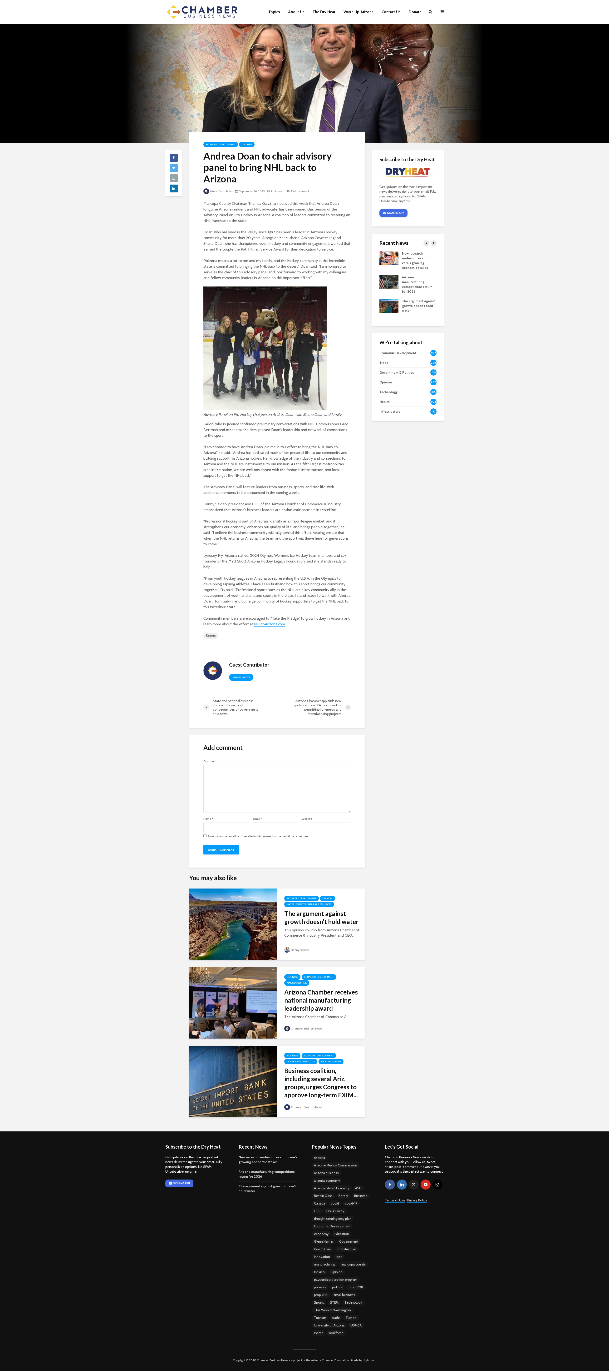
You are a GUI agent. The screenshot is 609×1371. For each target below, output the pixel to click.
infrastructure (346, 1249)
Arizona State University (331, 1188)
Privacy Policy (417, 1200)
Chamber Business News (306, 1028)
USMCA (356, 1325)
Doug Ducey (335, 1211)
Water (318, 1333)
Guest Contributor (221, 191)
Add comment (299, 191)
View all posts (241, 677)
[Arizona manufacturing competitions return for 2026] (388, 282)
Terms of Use (395, 1200)
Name (208, 818)
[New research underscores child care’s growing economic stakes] (388, 258)
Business (292, 977)
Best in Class (323, 1196)
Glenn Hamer (323, 1241)
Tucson (351, 1318)
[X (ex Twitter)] (414, 1185)
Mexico (319, 1272)
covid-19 (351, 1203)
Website (307, 818)
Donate (415, 12)
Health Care (322, 1249)
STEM (334, 1302)
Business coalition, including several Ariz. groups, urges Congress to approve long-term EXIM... (321, 1083)
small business (344, 1295)
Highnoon (369, 1360)
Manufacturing (297, 982)
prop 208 (321, 1295)
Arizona (319, 1157)
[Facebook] (390, 1185)
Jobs (339, 1257)
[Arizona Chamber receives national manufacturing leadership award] (233, 1002)
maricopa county (353, 1264)
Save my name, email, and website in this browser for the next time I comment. (258, 836)
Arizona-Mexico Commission (335, 1165)
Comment (209, 761)
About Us (296, 12)
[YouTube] (426, 1185)
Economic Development (220, 144)
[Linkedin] (402, 1185)
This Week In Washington (332, 1310)
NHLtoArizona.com (269, 624)
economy (321, 1234)
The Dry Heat (324, 12)
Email (257, 818)
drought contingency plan (332, 1218)
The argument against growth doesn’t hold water (321, 917)
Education (341, 1234)
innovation (322, 1257)
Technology (353, 1302)
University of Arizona (329, 1325)
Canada (319, 1203)
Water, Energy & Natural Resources (309, 904)
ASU (358, 1188)
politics (337, 1287)
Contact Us (391, 12)
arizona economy (327, 1180)
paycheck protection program (335, 1279)
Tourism (247, 144)
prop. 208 (356, 1287)
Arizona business (326, 1173)
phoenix (320, 1287)
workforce (336, 1333)
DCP (317, 1211)
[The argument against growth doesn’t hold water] (233, 924)
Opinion (328, 898)
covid (335, 1203)
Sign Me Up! (395, 213)
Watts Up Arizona (358, 12)
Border (343, 1196)
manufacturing (324, 1264)
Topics (274, 12)
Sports (211, 635)
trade (336, 1318)
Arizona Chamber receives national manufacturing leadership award (321, 1000)
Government (348, 1241)
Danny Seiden (300, 950)
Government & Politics (301, 1061)
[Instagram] (437, 1185)
